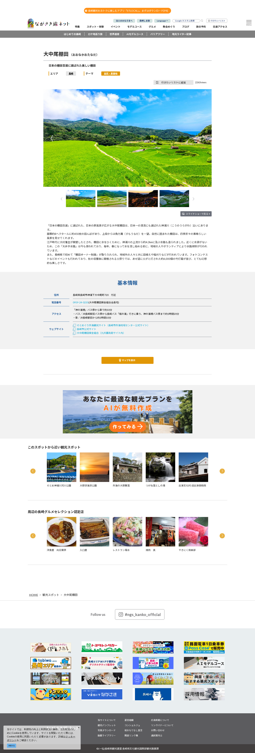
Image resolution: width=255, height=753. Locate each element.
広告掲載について (160, 720)
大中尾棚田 (71, 594)
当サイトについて (107, 720)
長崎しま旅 (144, 20)
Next (203, 138)
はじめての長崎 (72, 34)
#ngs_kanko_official (143, 614)
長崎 (71, 73)
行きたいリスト (218, 20)
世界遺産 (114, 34)
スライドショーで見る (197, 213)
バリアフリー (157, 34)
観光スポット (50, 594)
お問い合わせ (158, 730)
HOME (33, 594)
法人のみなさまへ (124, 20)
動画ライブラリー (107, 735)
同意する (11, 746)
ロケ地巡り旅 (95, 34)
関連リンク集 (131, 735)
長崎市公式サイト (86, 329)
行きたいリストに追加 (173, 82)
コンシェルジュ (132, 725)
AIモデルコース (134, 34)
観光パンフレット (107, 725)
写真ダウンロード (107, 730)
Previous (51, 138)
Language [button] (161, 20)
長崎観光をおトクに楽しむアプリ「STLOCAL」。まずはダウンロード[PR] (128, 10)
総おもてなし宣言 (133, 730)
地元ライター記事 (181, 34)
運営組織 (129, 720)
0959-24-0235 (80, 302)
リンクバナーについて (162, 725)
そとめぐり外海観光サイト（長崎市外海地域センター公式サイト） (113, 325)
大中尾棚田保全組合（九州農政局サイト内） (101, 332)
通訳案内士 (156, 735)
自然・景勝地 (110, 73)
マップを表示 (128, 360)
